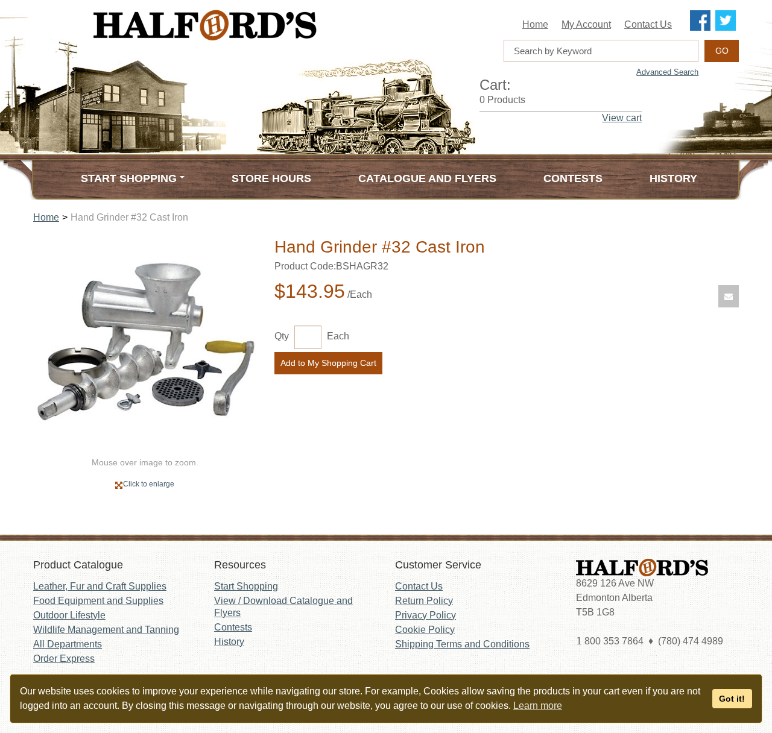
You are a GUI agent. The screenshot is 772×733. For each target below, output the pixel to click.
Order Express (64, 658)
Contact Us (648, 24)
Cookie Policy (425, 629)
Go (722, 50)
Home (535, 24)
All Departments (67, 644)
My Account (586, 24)
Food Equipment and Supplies (98, 601)
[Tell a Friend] (728, 296)
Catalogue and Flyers (427, 178)
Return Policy (424, 601)
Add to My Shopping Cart (328, 363)
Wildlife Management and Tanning (106, 629)
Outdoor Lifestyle (69, 615)
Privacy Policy (425, 615)
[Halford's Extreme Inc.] (265, 25)
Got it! (732, 698)
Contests (573, 178)
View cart (622, 118)
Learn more (537, 705)
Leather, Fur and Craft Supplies (99, 586)
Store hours (271, 178)
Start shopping (129, 178)
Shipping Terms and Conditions (462, 644)
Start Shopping (246, 586)
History (673, 178)
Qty (281, 336)
